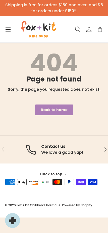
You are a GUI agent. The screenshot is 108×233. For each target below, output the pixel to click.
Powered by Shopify (77, 205)
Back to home (54, 109)
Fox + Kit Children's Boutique (39, 205)
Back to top (51, 174)
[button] (99, 29)
